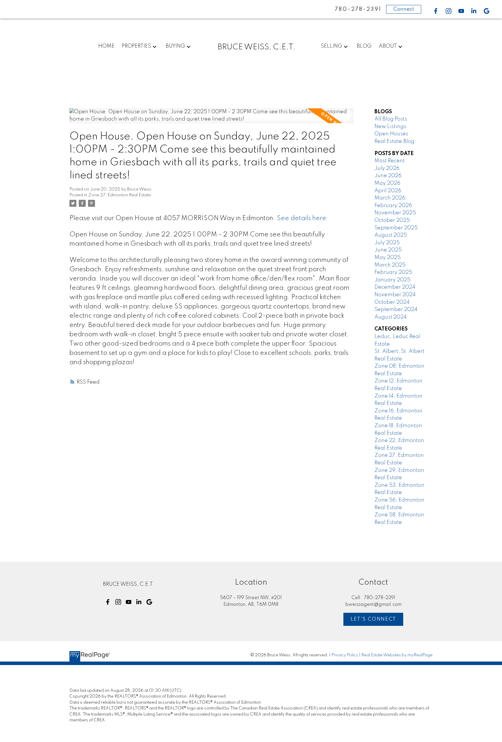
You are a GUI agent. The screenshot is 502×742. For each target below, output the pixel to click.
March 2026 (389, 198)
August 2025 (390, 235)
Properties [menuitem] (136, 46)
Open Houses (391, 133)
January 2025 (392, 280)
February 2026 (393, 205)
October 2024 (392, 302)
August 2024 (390, 317)
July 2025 (387, 242)
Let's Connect (373, 619)
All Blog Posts (390, 119)
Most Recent (389, 161)
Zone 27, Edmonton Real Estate (119, 195)
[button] (436, 11)
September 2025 (396, 228)
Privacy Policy (344, 655)
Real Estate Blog (394, 141)
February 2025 (393, 272)
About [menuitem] (388, 46)
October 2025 (392, 220)
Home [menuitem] (106, 46)
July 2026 (386, 168)
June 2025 (388, 250)
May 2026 (387, 183)
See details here (301, 218)
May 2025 (387, 257)
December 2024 (394, 287)
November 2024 (395, 294)
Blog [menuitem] (364, 46)
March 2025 (390, 265)
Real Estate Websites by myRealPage (397, 655)
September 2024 (395, 309)
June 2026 (387, 175)
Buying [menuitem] (175, 46)
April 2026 (387, 190)
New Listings (390, 126)
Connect (403, 9)
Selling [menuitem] (331, 46)
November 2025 (395, 212)
